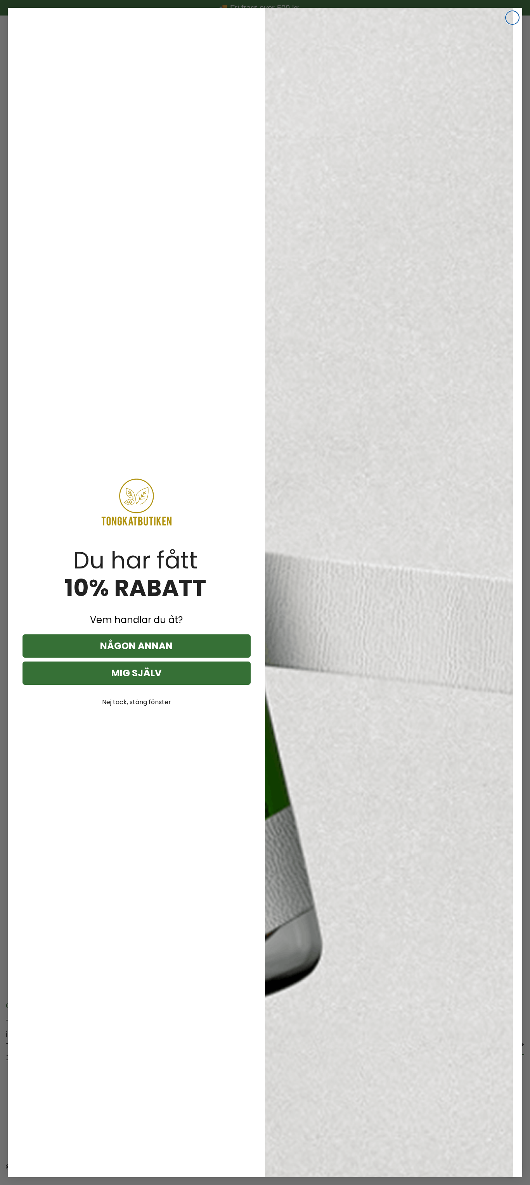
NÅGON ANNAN (136, 645)
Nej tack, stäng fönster (136, 702)
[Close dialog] (512, 17)
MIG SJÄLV (136, 673)
